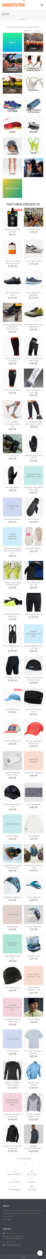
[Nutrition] (33, 122)
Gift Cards (32, 1189)
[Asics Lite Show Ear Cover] (33, 697)
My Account (32, 1174)
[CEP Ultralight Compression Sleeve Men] (12, 409)
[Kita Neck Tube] (33, 943)
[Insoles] (12, 122)
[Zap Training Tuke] (12, 975)
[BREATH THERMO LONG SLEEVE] (12, 1070)
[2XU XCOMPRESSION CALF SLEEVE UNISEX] (33, 409)
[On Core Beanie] (33, 1007)
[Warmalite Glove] (12, 475)
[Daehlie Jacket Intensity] (33, 1070)
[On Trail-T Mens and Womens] (33, 1038)
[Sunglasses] (33, 164)
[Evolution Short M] (12, 665)
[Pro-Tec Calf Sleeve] (12, 378)
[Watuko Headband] (33, 914)
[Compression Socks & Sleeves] (33, 60)
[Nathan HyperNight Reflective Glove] (12, 570)
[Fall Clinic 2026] (33, 217)
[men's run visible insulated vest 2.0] (12, 248)
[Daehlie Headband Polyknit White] (12, 760)
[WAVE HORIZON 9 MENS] (12, 280)
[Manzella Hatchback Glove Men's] (12, 602)
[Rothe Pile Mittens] (33, 536)
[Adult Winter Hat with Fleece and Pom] (12, 853)
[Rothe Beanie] (33, 823)
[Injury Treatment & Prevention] (33, 101)
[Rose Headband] (33, 792)
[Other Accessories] (12, 143)
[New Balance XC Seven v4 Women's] (33, 312)
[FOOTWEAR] (12, 101)
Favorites (32, 1182)
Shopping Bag (14, 1189)
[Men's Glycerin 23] (33, 248)
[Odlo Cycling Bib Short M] (12, 633)
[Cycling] (12, 81)
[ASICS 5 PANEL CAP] (12, 728)
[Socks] (12, 164)
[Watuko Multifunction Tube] (33, 853)
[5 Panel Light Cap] (33, 885)
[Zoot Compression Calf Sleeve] (12, 346)
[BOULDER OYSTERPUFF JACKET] (33, 1134)
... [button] (28, 1163)
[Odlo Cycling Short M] (33, 602)
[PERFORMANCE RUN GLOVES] (33, 443)
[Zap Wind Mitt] (33, 507)
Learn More (7, 1219)
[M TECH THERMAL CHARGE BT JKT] (33, 1102)
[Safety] (33, 143)
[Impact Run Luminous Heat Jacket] (12, 1134)
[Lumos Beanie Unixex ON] (12, 792)
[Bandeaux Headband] (12, 885)
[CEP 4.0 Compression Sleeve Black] (33, 346)
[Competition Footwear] (12, 60)
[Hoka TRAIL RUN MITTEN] (33, 570)
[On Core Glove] (12, 443)
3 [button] (24, 1163)
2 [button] (21, 1163)
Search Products (14, 1174)
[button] (40, 1253)
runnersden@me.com (13, 1245)
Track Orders (14, 1182)
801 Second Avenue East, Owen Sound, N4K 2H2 (15, 1237)
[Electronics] (33, 81)
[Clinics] (33, 39)
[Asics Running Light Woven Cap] (33, 728)
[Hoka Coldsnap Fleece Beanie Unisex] (33, 665)
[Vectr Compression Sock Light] (33, 378)
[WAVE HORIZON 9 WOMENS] (33, 280)
